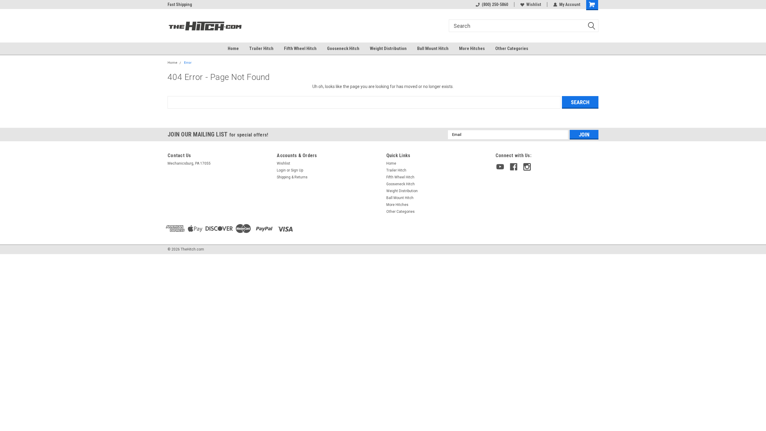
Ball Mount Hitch (433, 48)
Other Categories (511, 48)
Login (281, 170)
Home (233, 48)
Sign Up (297, 170)
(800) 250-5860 (495, 4)
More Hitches (472, 48)
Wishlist (533, 4)
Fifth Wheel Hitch (300, 48)
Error (188, 63)
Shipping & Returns (292, 177)
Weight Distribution (388, 48)
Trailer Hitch (261, 48)
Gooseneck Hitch (343, 48)
